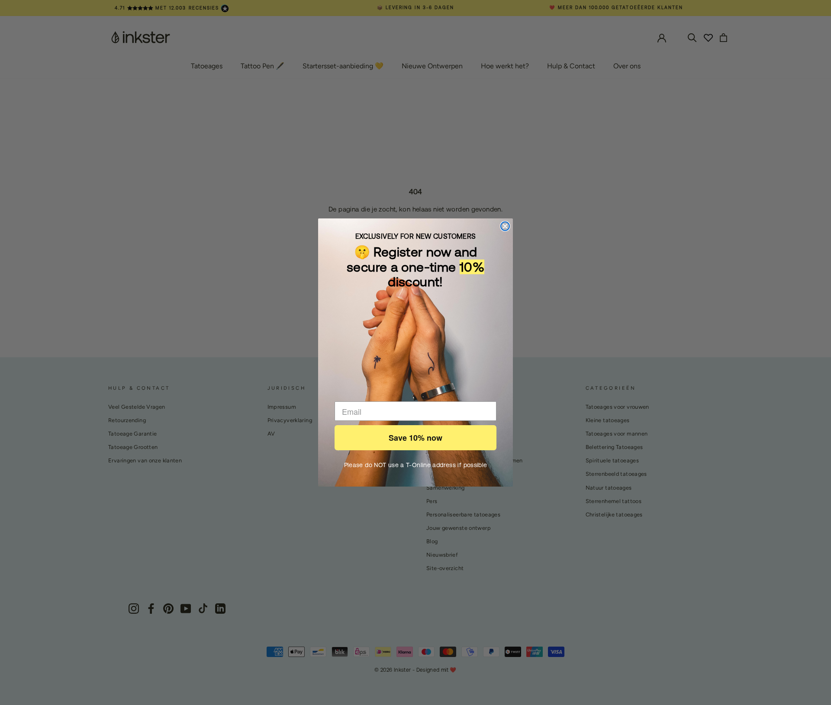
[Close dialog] (505, 226)
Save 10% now (415, 437)
